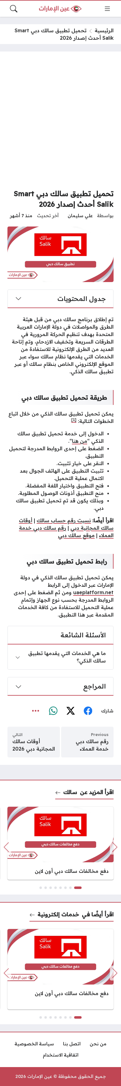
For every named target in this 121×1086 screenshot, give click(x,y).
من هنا (79, 441)
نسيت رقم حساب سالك (64, 520)
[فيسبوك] (87, 711)
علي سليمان (80, 215)
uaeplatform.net (93, 592)
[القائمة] (107, 8)
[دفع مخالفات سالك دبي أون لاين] (60, 843)
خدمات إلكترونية (58, 914)
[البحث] (13, 8)
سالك (70, 791)
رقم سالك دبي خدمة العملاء (92, 745)
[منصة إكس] (70, 711)
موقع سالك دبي (76, 535)
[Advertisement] (60, 122)
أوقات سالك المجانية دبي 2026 (33, 745)
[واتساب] (53, 711)
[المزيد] (35, 711)
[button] (78, 887)
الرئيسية (104, 30)
